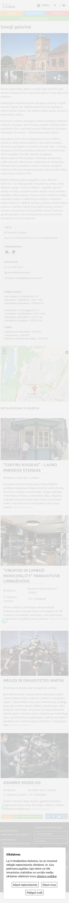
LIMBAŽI (57, 13)
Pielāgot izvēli (35, 892)
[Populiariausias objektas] (4, 620)
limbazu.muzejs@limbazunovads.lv (24, 278)
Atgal (7, 817)
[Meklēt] (55, 5)
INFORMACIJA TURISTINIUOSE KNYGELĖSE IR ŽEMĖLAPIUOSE (15, 843)
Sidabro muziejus (22, 782)
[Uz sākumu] (9, 5)
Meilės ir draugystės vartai (33, 680)
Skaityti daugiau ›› (23, 507)
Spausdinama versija (29, 817)
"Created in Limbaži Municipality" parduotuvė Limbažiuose (31, 575)
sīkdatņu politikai (47, 876)
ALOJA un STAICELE (34, 18)
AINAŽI (11, 13)
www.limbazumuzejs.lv (18, 272)
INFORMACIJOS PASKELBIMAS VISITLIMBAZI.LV (15, 832)
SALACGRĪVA (34, 13)
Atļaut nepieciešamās (25, 884)
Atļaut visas (49, 884)
